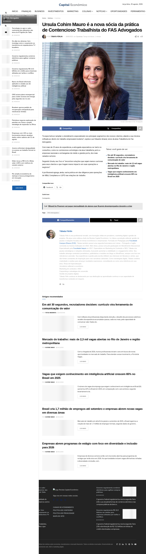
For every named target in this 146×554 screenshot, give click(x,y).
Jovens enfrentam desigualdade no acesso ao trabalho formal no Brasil (23, 150)
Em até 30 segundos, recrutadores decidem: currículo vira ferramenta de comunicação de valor (123, 157)
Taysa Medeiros (50, 312)
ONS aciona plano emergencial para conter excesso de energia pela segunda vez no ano (23, 97)
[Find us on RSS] (6, 26)
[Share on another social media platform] (140, 128)
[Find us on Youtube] (6, 32)
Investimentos (56, 11)
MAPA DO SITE (58, 516)
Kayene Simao (50, 347)
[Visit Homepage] (73, 4)
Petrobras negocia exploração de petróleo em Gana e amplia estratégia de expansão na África (24, 122)
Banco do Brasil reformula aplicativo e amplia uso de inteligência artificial (21, 84)
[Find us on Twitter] (6, 13)
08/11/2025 (60, 451)
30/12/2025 (60, 347)
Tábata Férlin (56, 36)
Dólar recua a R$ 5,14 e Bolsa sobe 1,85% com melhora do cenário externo (23, 163)
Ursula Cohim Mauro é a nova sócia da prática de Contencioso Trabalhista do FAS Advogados (18, 15)
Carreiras (57, 18)
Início (15, 11)
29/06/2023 (69, 36)
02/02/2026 (62, 312)
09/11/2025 (60, 417)
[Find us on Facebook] (53, 500)
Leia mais (19, 188)
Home (44, 18)
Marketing (72, 11)
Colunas (86, 11)
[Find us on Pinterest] (6, 19)
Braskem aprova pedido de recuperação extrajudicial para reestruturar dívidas (23, 109)
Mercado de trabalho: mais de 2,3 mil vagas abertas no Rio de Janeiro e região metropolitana (125, 165)
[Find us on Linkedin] (61, 500)
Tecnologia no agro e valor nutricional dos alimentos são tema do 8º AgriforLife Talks (22, 30)
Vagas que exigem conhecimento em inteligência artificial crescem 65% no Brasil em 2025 (122, 174)
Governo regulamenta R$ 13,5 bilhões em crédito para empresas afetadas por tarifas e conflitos (24, 71)
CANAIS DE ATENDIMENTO (63, 507)
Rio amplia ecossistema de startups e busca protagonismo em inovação (23, 176)
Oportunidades (119, 11)
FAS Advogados (53, 213)
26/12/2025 (60, 382)
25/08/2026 (100, 495)
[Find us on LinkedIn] (123, 544)
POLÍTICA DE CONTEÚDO (63, 510)
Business (39, 11)
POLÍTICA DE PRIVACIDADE (63, 513)
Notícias (100, 11)
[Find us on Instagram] (57, 500)
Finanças (26, 11)
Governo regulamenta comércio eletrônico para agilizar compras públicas (23, 58)
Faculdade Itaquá (79, 248)
